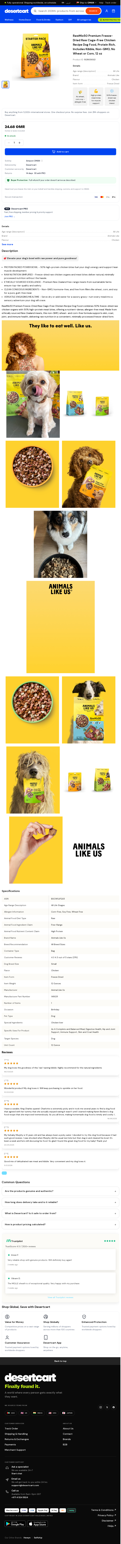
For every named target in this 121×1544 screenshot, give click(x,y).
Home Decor (25, 20)
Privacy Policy (107, 1515)
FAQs (112, 1526)
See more (7, 244)
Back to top (60, 1361)
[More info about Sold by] (42, 160)
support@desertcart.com (25, 1485)
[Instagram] (100, 1407)
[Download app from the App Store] (37, 1524)
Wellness (9, 20)
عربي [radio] (68, 2)
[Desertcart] (16, 11)
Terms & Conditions (103, 1510)
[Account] (106, 10)
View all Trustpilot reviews (60, 1297)
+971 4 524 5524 (20, 1497)
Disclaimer (109, 1520)
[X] (107, 1407)
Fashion (59, 20)
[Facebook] (113, 1407)
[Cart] (113, 10)
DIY (70, 20)
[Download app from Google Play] (15, 1524)
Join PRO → (9, 217)
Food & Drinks (43, 20)
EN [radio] (63, 3)
